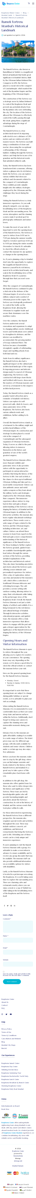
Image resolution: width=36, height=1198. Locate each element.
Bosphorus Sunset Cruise (10, 1063)
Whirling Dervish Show (10, 1070)
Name (5, 936)
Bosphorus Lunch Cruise (10, 1079)
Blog (3, 1042)
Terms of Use (6, 1032)
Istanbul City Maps (8, 1045)
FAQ (3, 1008)
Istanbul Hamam (18, 1166)
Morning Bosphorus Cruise (11, 1086)
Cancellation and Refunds (11, 1039)
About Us (5, 1002)
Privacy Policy (7, 1029)
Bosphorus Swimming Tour (11, 1073)
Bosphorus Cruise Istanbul (13, 1133)
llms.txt (4, 1048)
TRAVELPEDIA (18, 1156)
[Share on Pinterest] (11, 906)
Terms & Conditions (9, 1035)
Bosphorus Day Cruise (10, 1066)
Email (5, 948)
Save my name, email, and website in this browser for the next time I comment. (16, 974)
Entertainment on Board (11, 1106)
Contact (5, 1005)
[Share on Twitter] (7, 906)
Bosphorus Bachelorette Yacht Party (15, 1076)
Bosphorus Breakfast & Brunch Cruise (15, 1083)
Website (5, 960)
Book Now (5, 1109)
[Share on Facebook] (4, 906)
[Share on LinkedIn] (14, 906)
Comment (7, 919)
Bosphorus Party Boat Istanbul (13, 1089)
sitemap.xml (18, 1161)
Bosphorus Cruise (8, 999)
